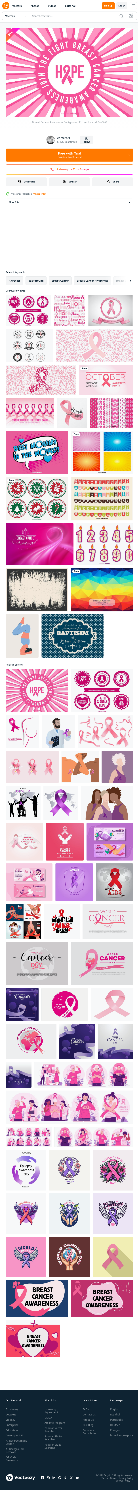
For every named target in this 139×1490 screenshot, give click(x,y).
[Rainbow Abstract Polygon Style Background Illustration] (102, 587)
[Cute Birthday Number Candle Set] (104, 542)
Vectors (17, 6)
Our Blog (86, 1423)
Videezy (10, 1418)
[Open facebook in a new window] (42, 1475)
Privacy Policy (123, 1476)
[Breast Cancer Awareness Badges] (29, 343)
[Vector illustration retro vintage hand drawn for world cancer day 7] (26, 1211)
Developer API (14, 1433)
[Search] (121, 16)
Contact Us (87, 1412)
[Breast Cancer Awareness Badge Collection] (28, 308)
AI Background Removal (15, 1448)
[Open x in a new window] (71, 1475)
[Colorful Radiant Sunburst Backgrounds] (102, 450)
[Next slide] (124, 278)
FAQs (84, 1407)
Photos (34, 6)
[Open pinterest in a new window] (59, 1475)
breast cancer (60, 278)
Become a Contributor (88, 1430)
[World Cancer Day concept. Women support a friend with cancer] (107, 801)
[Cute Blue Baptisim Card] (72, 634)
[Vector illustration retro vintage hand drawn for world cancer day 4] (113, 1211)
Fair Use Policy (119, 1478)
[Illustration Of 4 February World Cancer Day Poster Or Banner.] (31, 1039)
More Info (14, 200)
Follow (86, 141)
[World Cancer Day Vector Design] (22, 1002)
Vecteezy (11, 1412)
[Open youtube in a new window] (77, 1475)
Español (112, 1412)
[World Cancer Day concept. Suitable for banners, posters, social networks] (117, 765)
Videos (52, 6)
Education (12, 1428)
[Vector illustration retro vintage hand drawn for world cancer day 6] (26, 1255)
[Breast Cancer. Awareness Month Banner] (106, 378)
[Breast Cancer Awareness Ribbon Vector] (110, 308)
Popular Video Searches (52, 1447)
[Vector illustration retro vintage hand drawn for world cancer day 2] (69, 1255)
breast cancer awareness (92, 278)
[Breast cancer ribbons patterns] (111, 411)
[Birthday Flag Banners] (102, 496)
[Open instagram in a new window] (48, 1475)
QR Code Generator (12, 1457)
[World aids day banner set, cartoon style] (23, 919)
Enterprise (12, 1423)
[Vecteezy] (5, 5)
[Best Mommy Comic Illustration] (37, 450)
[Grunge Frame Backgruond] (37, 587)
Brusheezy (12, 1407)
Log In (121, 5)
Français (113, 1428)
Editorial (70, 6)
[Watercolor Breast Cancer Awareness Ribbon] (72, 411)
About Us (86, 1418)
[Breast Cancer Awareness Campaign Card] (30, 411)
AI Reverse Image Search (14, 1440)
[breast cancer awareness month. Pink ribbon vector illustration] (22, 729)
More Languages (118, 1433)
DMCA (47, 1415)
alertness (14, 278)
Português (114, 1418)
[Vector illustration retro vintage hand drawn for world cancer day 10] (69, 1211)
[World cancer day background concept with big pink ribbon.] (102, 961)
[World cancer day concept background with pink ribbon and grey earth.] (108, 919)
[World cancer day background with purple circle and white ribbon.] (64, 1002)
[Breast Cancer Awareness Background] (37, 688)
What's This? (39, 193)
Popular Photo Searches (52, 1439)
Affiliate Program (49, 1422)
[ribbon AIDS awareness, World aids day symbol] (114, 880)
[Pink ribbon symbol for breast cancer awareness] (113, 1255)
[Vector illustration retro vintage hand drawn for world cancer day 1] (113, 1168)
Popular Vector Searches (53, 1431)
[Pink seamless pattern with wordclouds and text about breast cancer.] (69, 308)
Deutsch (112, 1423)
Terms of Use (106, 1476)
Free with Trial (69, 155)
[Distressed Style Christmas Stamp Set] (37, 496)
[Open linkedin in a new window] (53, 1475)
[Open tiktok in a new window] (65, 1475)
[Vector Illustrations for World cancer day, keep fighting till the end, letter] (74, 880)
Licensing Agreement (50, 1409)
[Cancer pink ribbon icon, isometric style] (112, 1002)
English (112, 1407)
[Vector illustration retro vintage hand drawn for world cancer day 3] (69, 1168)
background (36, 278)
